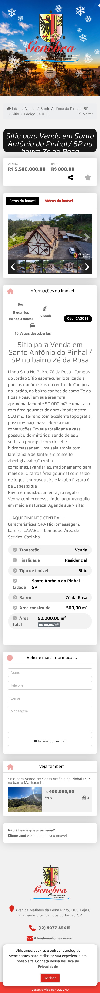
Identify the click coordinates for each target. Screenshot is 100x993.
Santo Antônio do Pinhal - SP (64, 108)
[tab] (22, 201)
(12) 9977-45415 (54, 928)
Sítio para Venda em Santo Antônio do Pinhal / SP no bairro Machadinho (49, 781)
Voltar (87, 114)
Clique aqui (17, 835)
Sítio (15, 114)
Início (15, 108)
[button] (14, 237)
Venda (30, 108)
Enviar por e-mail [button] (51, 741)
